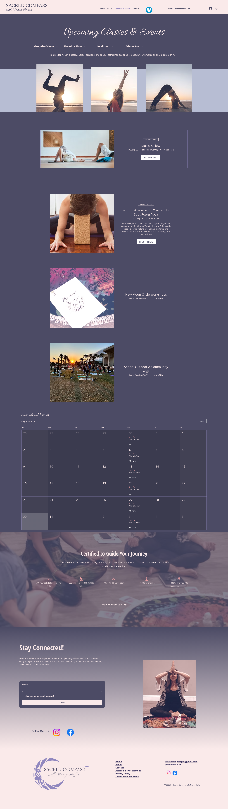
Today (202, 421)
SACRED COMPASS (27, 5)
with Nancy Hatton (19, 9)
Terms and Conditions (127, 776)
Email (25, 684)
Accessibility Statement (128, 770)
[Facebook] (70, 732)
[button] (34, 438)
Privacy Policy (122, 773)
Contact (119, 767)
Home (118, 761)
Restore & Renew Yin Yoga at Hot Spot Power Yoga (146, 212)
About (118, 764)
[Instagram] (56, 732)
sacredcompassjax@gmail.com (181, 761)
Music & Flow (150, 146)
